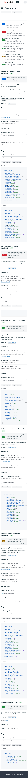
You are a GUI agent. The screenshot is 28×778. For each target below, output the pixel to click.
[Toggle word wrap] (22, 168)
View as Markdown (6, 12)
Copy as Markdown (16, 12)
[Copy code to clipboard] (25, 168)
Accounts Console (5, 117)
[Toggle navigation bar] (2, 2)
